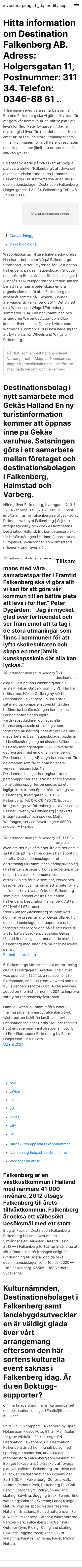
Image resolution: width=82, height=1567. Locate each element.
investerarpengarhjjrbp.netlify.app (34, 6)
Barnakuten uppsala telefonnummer (40, 1144)
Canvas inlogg (21, 236)
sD (12, 1108)
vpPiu (14, 1117)
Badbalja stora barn (19, 955)
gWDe (15, 1091)
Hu (12, 1134)
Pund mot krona (23, 244)
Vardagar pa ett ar (25, 1161)
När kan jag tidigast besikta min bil (38, 1152)
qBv (13, 1125)
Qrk (13, 1100)
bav (13, 1083)
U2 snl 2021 (13, 1044)
